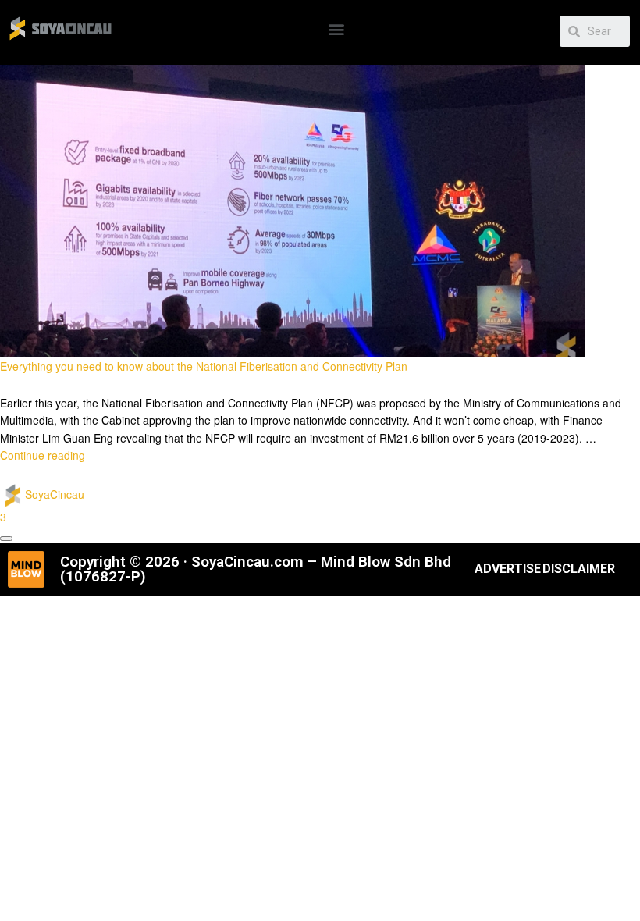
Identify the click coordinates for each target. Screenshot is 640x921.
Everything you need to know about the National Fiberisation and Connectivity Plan (203, 366)
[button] (337, 28)
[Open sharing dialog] (6, 538)
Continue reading (42, 455)
